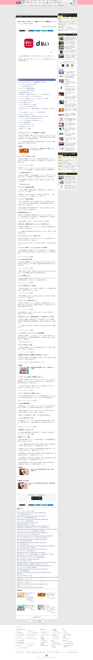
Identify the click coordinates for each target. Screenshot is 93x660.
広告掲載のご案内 (35, 652)
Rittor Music (42, 629)
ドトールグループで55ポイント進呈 (27, 84)
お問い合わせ (28, 652)
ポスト (23, 30)
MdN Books (55, 642)
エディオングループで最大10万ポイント (28, 106)
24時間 (65, 16)
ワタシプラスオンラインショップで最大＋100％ (30, 96)
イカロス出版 (54, 629)
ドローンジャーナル (20, 638)
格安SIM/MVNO (61, 5)
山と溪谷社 (42, 638)
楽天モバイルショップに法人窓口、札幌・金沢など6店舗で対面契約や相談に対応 (70, 144)
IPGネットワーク (65, 640)
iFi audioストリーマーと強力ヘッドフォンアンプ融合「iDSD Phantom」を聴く (70, 56)
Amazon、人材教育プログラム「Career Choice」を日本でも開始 (70, 139)
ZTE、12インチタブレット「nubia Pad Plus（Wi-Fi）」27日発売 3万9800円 (70, 149)
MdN (52, 640)
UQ (36, 5)
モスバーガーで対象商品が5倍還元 (27, 88)
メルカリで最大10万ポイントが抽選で (28, 104)
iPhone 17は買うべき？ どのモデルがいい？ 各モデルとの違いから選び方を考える (70, 187)
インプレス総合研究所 (21, 634)
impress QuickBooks (67, 634)
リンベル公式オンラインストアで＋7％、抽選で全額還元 (32, 112)
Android (49, 5)
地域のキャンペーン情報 (25, 128)
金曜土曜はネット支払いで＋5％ (26, 126)
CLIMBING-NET (44, 642)
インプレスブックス (31, 643)
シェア (32, 30)
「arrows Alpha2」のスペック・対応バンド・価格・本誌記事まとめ (70, 83)
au (20, 5)
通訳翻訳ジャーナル (56, 634)
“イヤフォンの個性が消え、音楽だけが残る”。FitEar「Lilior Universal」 (70, 47)
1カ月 (75, 16)
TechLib (54, 647)
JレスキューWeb (56, 636)
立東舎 (43, 636)
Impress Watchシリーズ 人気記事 (68, 153)
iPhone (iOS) (44, 5)
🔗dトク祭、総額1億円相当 (34, 572)
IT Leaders (19, 636)
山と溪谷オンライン (45, 640)
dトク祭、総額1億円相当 (25, 122)
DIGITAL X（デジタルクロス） (33, 638)
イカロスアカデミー (56, 638)
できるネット (19, 645)
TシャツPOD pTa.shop (68, 641)
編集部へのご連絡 (42, 652)
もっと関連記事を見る (36, 617)
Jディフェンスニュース (57, 632)
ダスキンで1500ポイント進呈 (26, 114)
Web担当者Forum (20, 632)
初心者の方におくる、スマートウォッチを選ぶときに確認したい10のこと (70, 182)
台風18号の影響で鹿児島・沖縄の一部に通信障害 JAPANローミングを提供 (70, 120)
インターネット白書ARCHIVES (22, 647)
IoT (56, 5)
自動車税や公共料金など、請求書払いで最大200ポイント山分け (33, 116)
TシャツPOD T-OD (45, 634)
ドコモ (17, 5)
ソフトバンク (25, 5)
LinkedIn (51, 30)
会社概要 (57, 652)
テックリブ (53, 645)
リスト (27, 30)
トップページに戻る (36, 621)
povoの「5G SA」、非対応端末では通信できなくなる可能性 (70, 110)
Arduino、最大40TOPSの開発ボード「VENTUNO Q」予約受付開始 (70, 129)
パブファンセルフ (67, 638)
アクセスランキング (65, 14)
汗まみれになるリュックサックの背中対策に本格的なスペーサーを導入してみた (70, 89)
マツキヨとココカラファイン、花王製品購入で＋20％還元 (32, 82)
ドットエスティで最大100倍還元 (26, 90)
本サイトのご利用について (20, 652)
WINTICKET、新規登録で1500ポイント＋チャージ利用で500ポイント (35, 94)
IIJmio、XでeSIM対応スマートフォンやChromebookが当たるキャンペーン (70, 124)
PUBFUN (64, 636)
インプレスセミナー (31, 636)
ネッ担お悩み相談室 (20, 640)
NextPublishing (30, 645)
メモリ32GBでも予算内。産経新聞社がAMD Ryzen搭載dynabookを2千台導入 (70, 38)
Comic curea (66, 632)
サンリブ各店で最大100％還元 (26, 100)
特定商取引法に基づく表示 (72, 652)
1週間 (70, 16)
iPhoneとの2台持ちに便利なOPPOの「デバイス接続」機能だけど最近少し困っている (70, 105)
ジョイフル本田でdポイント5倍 (26, 124)
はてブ (38, 30)
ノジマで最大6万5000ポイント (26, 86)
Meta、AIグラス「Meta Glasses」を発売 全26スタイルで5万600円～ (70, 134)
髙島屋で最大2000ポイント (25, 92)
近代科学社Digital (45, 645)
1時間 (61, 16)
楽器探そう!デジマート (46, 632)
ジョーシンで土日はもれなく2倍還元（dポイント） (31, 120)
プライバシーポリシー (50, 652)
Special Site (63, 34)
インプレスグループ (63, 652)
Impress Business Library (32, 634)
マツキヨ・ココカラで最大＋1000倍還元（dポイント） (32, 118)
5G (53, 5)
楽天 (39, 5)
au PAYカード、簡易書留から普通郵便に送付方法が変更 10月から (71, 115)
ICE (63, 629)
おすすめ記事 (64, 173)
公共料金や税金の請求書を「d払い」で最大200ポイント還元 (29, 606)
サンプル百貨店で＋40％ (25, 102)
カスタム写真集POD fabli (68, 643)
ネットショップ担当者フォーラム (33, 632)
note (44, 30)
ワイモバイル (31, 5)
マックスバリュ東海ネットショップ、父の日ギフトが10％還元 (33, 98)
